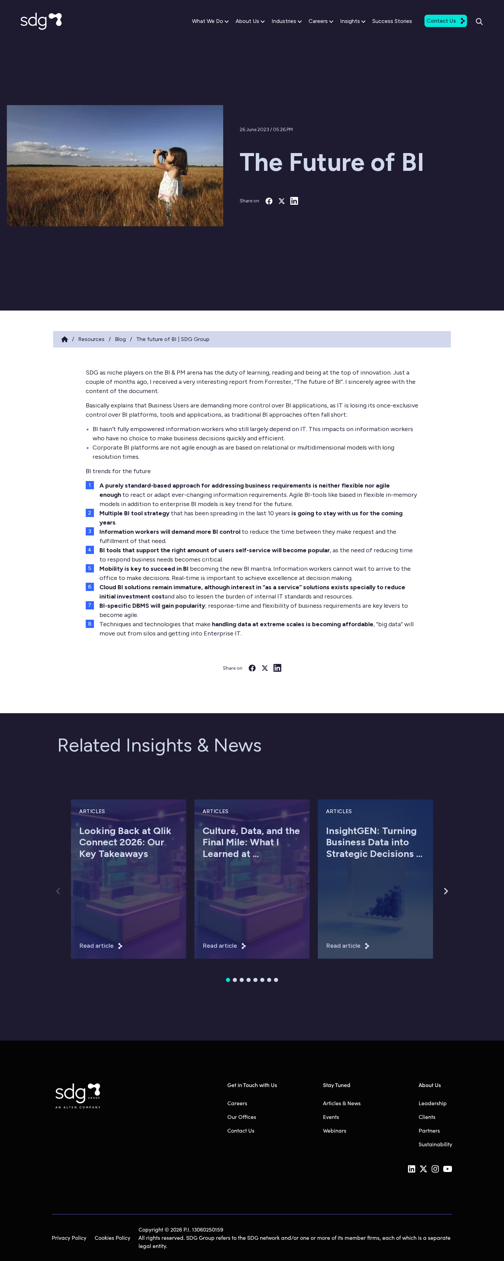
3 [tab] (242, 980)
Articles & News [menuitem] (342, 1103)
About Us (247, 21)
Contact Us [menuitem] (240, 1130)
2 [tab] (235, 980)
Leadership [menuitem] (433, 1103)
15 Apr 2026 (339, 892)
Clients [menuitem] (427, 1116)
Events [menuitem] (331, 1116)
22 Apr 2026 (216, 892)
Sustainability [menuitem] (435, 1144)
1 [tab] (228, 980)
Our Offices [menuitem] (241, 1116)
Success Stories (392, 21)
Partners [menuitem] (429, 1130)
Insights (350, 21)
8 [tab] (276, 980)
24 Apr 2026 (93, 892)
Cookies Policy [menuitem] (112, 1237)
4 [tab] (249, 980)
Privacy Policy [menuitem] (69, 1237)
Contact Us (441, 20)
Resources (91, 339)
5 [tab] (255, 980)
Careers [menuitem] (237, 1103)
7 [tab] (269, 980)
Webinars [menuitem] (334, 1130)
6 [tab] (262, 980)
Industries (284, 21)
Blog (120, 339)
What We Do (207, 21)
